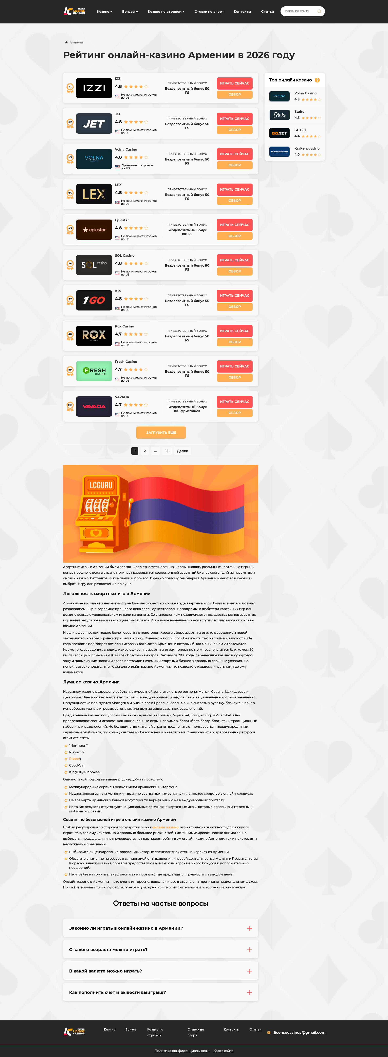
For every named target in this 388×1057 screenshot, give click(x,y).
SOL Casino (124, 256)
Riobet (74, 759)
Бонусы (128, 12)
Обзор (235, 94)
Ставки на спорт (209, 12)
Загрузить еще (161, 433)
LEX (118, 185)
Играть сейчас (234, 83)
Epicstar (122, 220)
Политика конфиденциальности (182, 1051)
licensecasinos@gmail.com (299, 1032)
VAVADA (122, 397)
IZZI (118, 79)
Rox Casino (124, 326)
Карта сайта (223, 1051)
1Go (118, 291)
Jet (117, 114)
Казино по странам (164, 12)
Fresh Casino (126, 362)
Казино (103, 12)
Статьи (267, 12)
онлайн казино (165, 827)
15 (167, 451)
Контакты (242, 12)
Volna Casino (126, 149)
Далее (182, 451)
